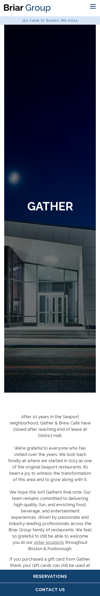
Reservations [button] (50, 576)
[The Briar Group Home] (27, 8)
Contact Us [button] (50, 589)
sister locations (49, 544)
